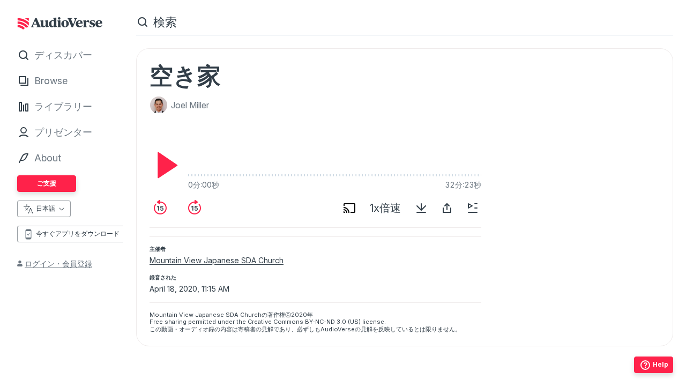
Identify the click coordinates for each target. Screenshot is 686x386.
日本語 (45, 208)
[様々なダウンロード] (421, 208)
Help (660, 364)
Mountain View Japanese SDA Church (217, 260)
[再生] (164, 165)
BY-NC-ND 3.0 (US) (333, 321)
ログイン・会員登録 (58, 263)
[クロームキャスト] (349, 208)
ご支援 (46, 183)
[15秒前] (160, 208)
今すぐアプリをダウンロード (78, 233)
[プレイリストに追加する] (472, 208)
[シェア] (447, 208)
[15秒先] (194, 208)
